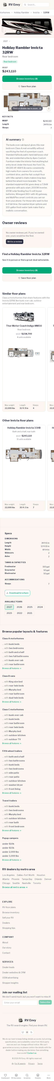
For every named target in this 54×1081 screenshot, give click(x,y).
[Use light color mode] (27, 1032)
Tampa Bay (27, 879)
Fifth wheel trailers (12, 751)
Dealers (6, 923)
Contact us (31, 1053)
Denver (48, 879)
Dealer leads (8, 967)
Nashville (26, 883)
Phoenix (15, 879)
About (5, 942)
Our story (6, 947)
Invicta (36, 12)
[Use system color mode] (23, 1032)
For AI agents (20, 1064)
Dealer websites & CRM (13, 972)
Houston (41, 875)
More (48, 1078)
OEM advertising (10, 977)
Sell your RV (8, 917)
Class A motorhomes (13, 638)
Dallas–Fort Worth (25, 875)
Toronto (37, 883)
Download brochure (19, 593)
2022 (19, 613)
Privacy (31, 1064)
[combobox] (35, 4)
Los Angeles (8, 875)
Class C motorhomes (13, 709)
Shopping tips (8, 928)
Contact (6, 953)
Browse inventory (10, 912)
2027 (9, 607)
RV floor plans (9, 907)
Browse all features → (11, 668)
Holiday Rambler (21, 12)
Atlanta (5, 879)
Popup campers (10, 838)
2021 (29, 613)
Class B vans (8, 676)
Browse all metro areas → (15, 887)
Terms (39, 1064)
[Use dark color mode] (31, 1032)
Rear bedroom (10, 62)
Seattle (16, 883)
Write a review (14, 241)
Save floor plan (28, 86)
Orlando (38, 879)
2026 (19, 607)
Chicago (6, 883)
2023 (9, 613)
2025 (29, 607)
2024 (40, 607)
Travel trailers (9, 800)
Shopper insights (10, 983)
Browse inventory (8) (27, 78)
